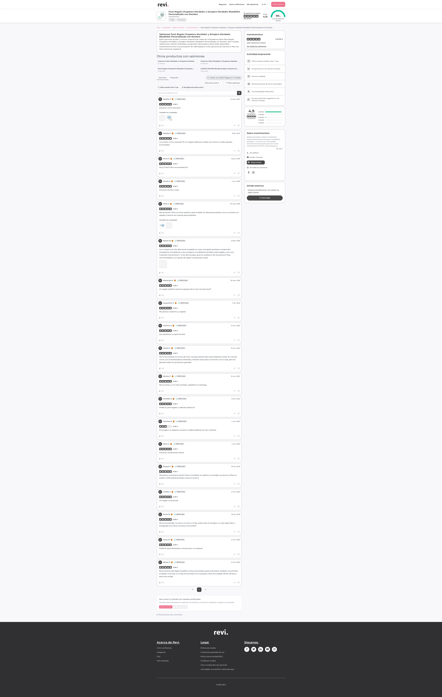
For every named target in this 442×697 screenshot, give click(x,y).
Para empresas (278, 4)
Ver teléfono (254, 153)
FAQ (158, 656)
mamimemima (192, 27)
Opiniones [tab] (163, 78)
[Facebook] (248, 173)
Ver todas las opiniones (256, 46)
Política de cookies (208, 648)
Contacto (182, 20)
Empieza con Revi (165, 607)
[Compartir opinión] (234, 125)
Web (172, 20)
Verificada (181, 99)
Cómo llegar (265, 198)
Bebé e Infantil (178, 27)
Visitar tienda (256, 162)
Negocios (223, 4)
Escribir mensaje (256, 157)
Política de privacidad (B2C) (212, 656)
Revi (158, 27)
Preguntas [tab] (174, 78)
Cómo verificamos (236, 4)
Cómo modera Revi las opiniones (214, 665)
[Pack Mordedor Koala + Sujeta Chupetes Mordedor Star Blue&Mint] (162, 225)
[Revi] (163, 4)
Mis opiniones (252, 4)
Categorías (166, 27)
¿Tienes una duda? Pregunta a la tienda (224, 78)
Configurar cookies (208, 661)
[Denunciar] (238, 125)
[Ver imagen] (163, 264)
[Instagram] (253, 173)
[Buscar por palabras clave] (239, 93)
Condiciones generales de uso (212, 652)
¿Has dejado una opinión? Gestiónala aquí (217, 669)
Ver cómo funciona (180, 607)
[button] (265, 149)
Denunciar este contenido (171, 615)
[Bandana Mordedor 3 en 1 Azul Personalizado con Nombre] (169, 118)
